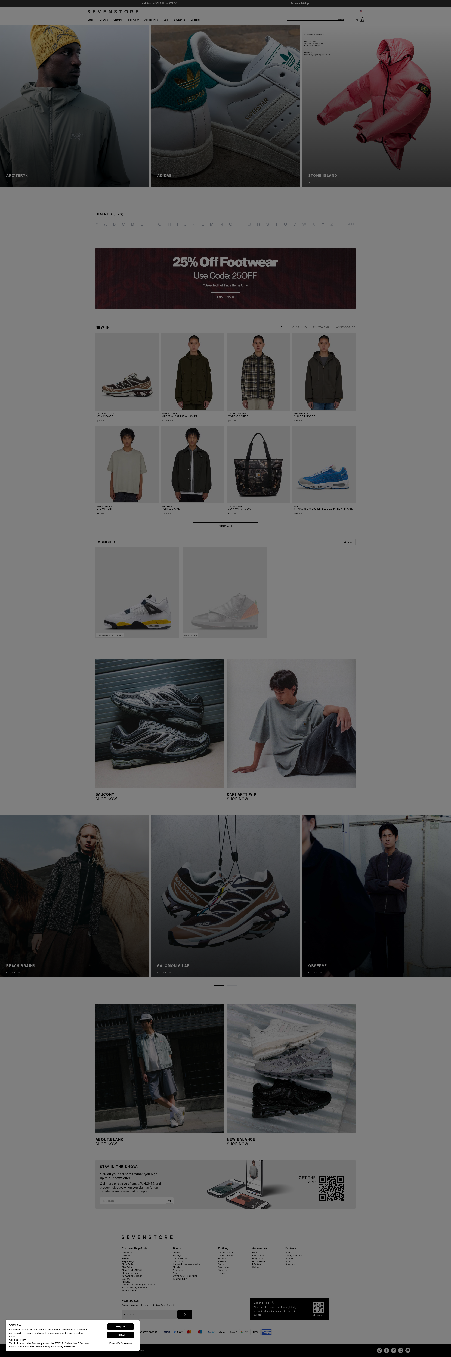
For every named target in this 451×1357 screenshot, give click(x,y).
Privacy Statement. (65, 1346)
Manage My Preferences (120, 1343)
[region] (73, 1335)
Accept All (120, 1326)
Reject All (120, 1335)
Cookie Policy (42, 1346)
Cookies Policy (17, 1340)
